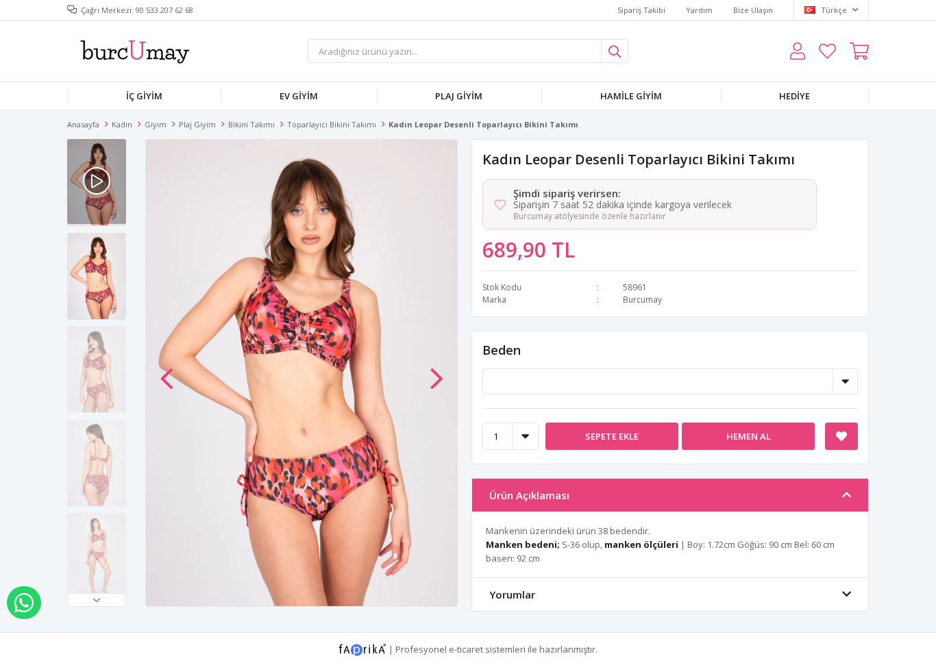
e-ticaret (466, 648)
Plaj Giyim (458, 96)
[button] (96, 600)
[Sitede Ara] (614, 51)
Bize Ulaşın (753, 10)
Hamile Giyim (631, 96)
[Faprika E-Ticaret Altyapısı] (363, 648)
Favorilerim (827, 51)
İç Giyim (144, 96)
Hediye (794, 96)
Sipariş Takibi (641, 10)
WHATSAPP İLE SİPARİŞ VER (24, 602)
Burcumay (642, 299)
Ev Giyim (299, 96)
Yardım (699, 10)
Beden (501, 350)
